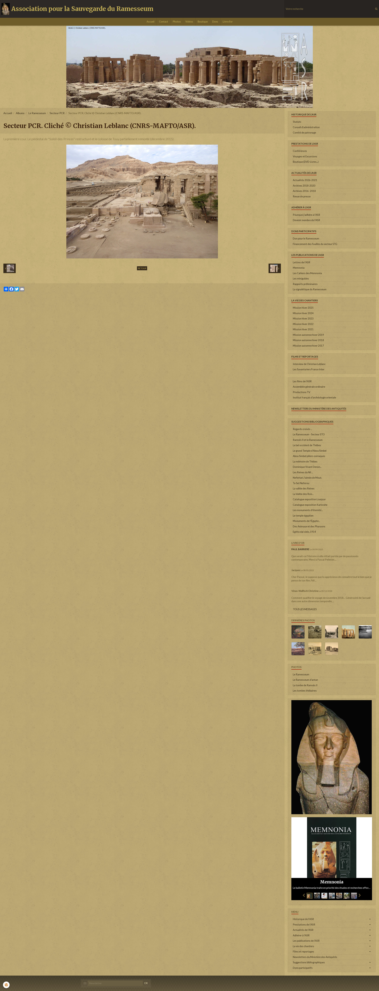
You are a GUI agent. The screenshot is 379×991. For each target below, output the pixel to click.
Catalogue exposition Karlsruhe (310, 504)
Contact (163, 21)
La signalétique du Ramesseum (309, 289)
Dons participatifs (303, 967)
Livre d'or (228, 21)
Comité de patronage (304, 132)
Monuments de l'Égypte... (306, 521)
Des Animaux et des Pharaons (309, 526)
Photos (177, 21)
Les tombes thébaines (305, 690)
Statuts (297, 121)
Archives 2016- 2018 (304, 191)
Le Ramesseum (37, 113)
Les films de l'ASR (302, 381)
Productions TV (301, 392)
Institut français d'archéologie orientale (314, 397)
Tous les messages (305, 609)
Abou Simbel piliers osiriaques (309, 456)
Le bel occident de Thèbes (307, 445)
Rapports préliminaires (305, 284)
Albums (20, 113)
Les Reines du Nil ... (303, 472)
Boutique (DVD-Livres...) (306, 161)
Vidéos (189, 21)
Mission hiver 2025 (303, 307)
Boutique (203, 21)
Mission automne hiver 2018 (308, 340)
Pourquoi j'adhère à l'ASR (306, 214)
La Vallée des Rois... (303, 494)
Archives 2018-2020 (304, 185)
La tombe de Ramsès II (305, 685)
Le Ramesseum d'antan (305, 679)
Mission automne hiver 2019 (308, 334)
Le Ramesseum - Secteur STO (309, 434)
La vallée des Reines (303, 488)
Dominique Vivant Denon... (307, 466)
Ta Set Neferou (301, 483)
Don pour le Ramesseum (306, 238)
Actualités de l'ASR (303, 929)
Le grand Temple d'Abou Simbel (309, 450)
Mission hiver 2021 (303, 329)
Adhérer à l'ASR (301, 935)
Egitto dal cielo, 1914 (304, 531)
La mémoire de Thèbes (305, 461)
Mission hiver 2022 (303, 324)
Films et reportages (303, 951)
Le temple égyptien (303, 515)
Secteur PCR (57, 113)
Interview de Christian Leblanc (309, 364)
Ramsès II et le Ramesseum (308, 439)
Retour (142, 268)
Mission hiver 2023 (303, 318)
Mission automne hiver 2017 (308, 345)
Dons (215, 21)
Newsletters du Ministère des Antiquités (315, 957)
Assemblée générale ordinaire (309, 386)
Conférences (300, 151)
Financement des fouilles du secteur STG (315, 244)
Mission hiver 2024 (303, 313)
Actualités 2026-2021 (305, 180)
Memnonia (299, 267)
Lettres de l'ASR (301, 262)
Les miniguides (301, 278)
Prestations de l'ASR (304, 924)
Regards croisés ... (302, 429)
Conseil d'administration (306, 127)
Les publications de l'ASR (306, 940)
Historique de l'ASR (303, 919)
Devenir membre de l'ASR (306, 220)
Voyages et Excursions (305, 156)
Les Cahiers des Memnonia (307, 273)
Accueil (150, 21)
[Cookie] (6, 985)
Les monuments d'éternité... (308, 510)
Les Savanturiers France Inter (308, 369)
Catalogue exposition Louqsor (309, 499)
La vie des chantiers (303, 946)
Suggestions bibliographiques (309, 962)
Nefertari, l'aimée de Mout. (307, 477)
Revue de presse (302, 196)
